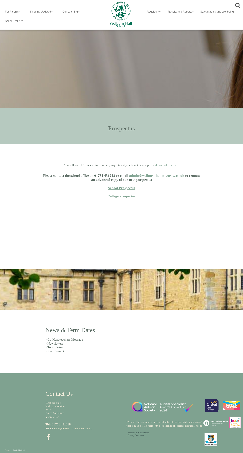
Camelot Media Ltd (19, 450)
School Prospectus (121, 188)
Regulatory (153, 11)
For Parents (12, 11)
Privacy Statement (136, 435)
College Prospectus (121, 196)
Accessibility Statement (138, 432)
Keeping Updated (40, 11)
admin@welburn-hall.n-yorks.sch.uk (156, 176)
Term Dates (55, 347)
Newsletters (55, 343)
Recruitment (55, 351)
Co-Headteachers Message (65, 339)
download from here (167, 165)
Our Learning (70, 11)
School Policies (14, 21)
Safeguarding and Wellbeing (217, 11)
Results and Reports (180, 11)
